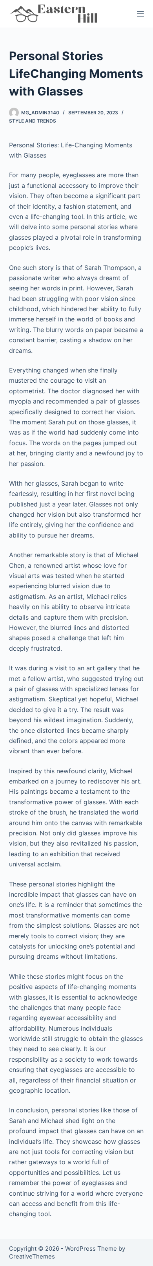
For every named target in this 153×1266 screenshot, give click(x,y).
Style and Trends (32, 121)
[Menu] (140, 13)
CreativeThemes (32, 1256)
